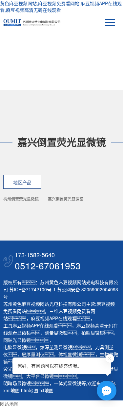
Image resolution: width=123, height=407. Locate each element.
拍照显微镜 (92, 332)
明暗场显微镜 (17, 383)
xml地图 (11, 390)
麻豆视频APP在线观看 (53, 318)
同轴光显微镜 (17, 340)
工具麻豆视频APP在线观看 (30, 325)
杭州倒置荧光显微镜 (21, 199)
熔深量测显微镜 (56, 347)
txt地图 (46, 390)
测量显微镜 (56, 332)
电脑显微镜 (14, 347)
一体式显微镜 (67, 383)
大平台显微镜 (40, 376)
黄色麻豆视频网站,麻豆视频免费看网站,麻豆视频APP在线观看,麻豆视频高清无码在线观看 (61, 6)
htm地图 (29, 390)
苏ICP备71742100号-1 (32, 289)
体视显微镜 (69, 354)
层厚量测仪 (33, 354)
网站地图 (9, 403)
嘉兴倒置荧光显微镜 (65, 199)
